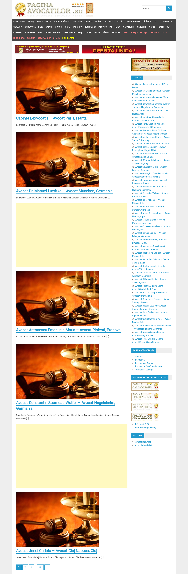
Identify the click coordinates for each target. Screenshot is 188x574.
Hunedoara (90, 27)
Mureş (152, 27)
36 (40, 567)
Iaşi (111, 27)
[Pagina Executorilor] (145, 402)
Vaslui (97, 32)
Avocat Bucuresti (143, 442)
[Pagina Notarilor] (145, 420)
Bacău (40, 21)
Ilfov (118, 27)
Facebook (140, 359)
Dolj (40, 27)
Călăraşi (146, 21)
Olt (168, 27)
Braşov (89, 21)
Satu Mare (30, 32)
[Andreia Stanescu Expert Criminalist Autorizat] (150, 70)
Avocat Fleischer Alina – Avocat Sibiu (153, 143)
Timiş (79, 32)
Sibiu (48, 32)
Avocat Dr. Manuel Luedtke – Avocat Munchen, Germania (64, 191)
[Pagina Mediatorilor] (145, 412)
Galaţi (48, 27)
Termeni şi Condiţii (144, 369)
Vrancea (116, 32)
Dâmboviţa (30, 27)
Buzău (120, 21)
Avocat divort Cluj (143, 445)
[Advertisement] (71, 235)
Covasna (17, 27)
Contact (138, 356)
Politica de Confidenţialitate (148, 366)
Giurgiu (58, 27)
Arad (22, 21)
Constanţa (166, 21)
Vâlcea (106, 32)
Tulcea (88, 32)
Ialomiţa (102, 27)
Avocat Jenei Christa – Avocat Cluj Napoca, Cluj (56, 550)
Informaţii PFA (142, 424)
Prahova (17, 32)
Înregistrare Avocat (144, 363)
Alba (15, 21)
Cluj (156, 21)
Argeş (31, 21)
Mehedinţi (142, 27)
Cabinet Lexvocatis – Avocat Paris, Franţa (51, 118)
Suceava (57, 32)
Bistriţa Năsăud (62, 21)
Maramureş (129, 27)
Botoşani (77, 21)
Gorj (67, 27)
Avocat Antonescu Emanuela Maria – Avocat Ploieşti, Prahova (68, 330)
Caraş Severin (133, 21)
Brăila (98, 21)
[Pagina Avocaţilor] (145, 392)
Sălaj (40, 32)
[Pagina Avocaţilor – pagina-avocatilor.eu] (54, 16)
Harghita (77, 27)
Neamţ (161, 27)
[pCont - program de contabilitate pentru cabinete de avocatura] (47, 52)
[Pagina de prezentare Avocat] (114, 52)
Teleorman (69, 32)
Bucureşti (109, 21)
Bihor (48, 21)
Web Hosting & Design (146, 427)
